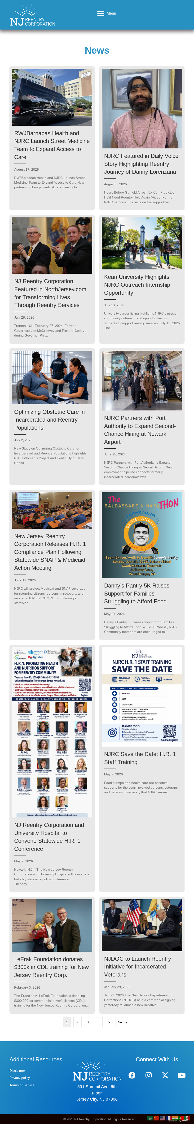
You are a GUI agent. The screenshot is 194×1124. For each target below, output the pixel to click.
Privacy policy (19, 1078)
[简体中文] (157, 1118)
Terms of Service (22, 1085)
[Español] (187, 1118)
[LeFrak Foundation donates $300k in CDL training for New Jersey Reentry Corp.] (52, 955)
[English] (163, 1118)
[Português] (181, 1118)
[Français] (169, 1118)
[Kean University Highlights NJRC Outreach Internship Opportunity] (142, 279)
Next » (123, 1022)
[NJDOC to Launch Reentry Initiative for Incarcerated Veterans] (142, 955)
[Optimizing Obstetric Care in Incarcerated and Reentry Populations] (52, 416)
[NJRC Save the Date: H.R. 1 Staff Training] (142, 768)
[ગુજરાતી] (175, 1118)
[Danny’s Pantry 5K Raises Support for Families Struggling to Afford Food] (142, 565)
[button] (132, 1075)
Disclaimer (17, 1070)
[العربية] (150, 1118)
